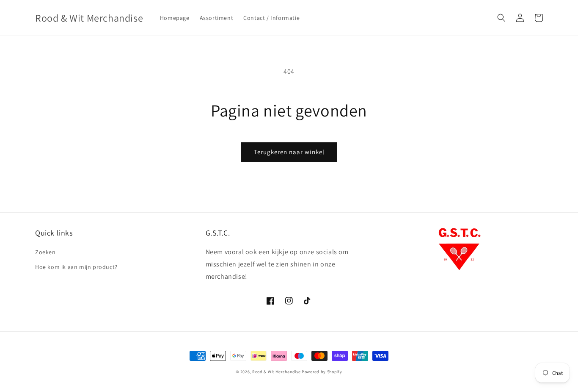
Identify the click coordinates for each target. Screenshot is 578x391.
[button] (501, 17)
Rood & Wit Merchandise (276, 371)
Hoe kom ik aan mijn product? (76, 267)
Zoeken (45, 252)
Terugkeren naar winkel (289, 152)
